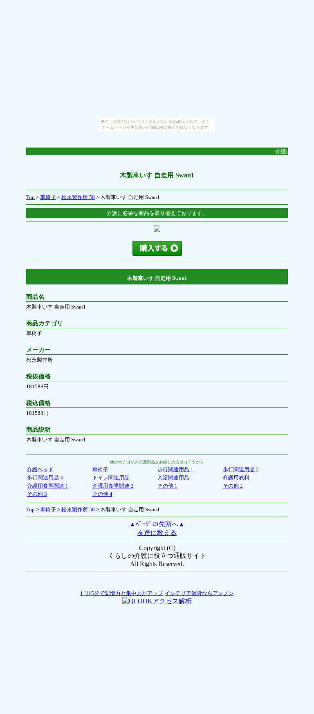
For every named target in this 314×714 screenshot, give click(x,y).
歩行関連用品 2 (241, 469)
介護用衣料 (236, 478)
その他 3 (37, 494)
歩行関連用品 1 (175, 469)
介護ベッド (40, 469)
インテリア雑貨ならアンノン (199, 593)
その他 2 (233, 486)
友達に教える (157, 532)
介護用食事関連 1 (47, 486)
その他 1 (167, 486)
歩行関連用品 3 (45, 478)
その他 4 (102, 494)
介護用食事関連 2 (113, 486)
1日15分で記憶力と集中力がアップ (121, 593)
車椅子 (48, 197)
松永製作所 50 (78, 197)
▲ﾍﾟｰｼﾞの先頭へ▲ (157, 524)
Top (30, 197)
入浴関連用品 (173, 478)
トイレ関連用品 (111, 478)
